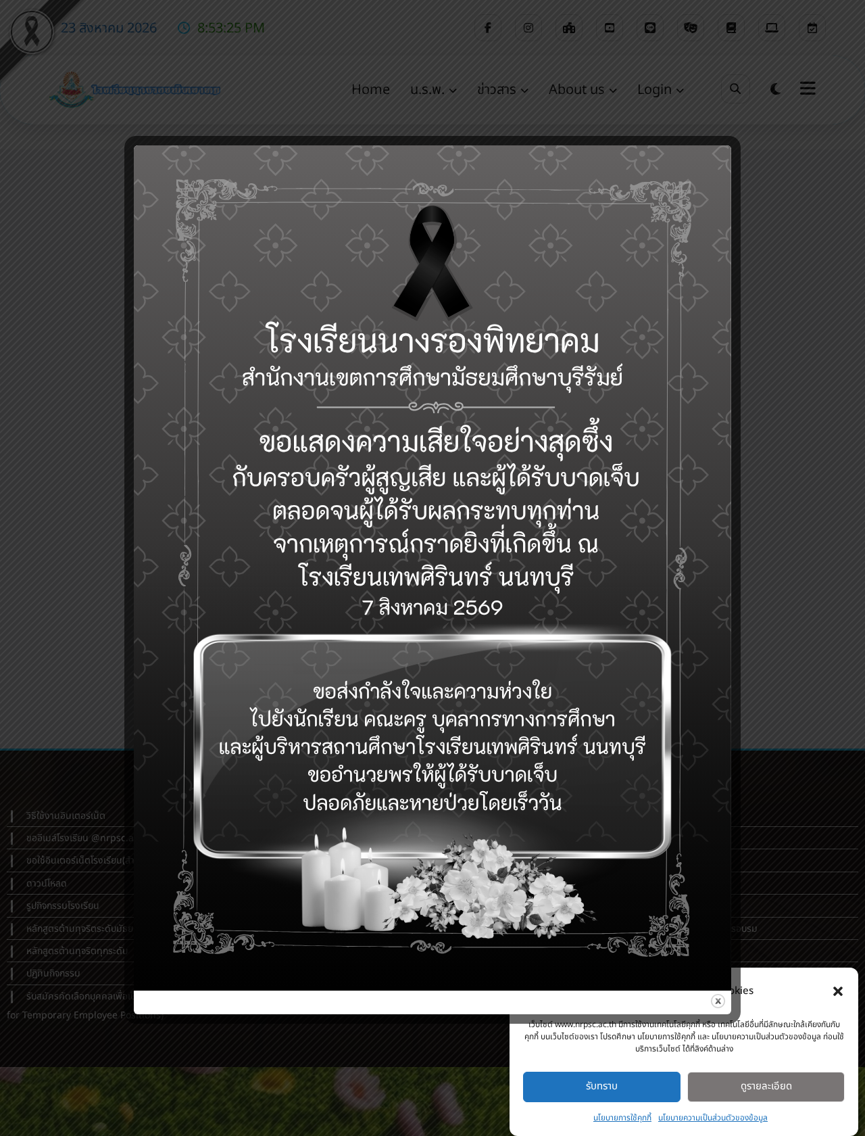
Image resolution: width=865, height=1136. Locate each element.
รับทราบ (602, 1086)
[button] (838, 991)
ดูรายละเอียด (766, 1086)
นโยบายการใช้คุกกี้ (622, 1118)
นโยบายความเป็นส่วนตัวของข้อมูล (713, 1118)
